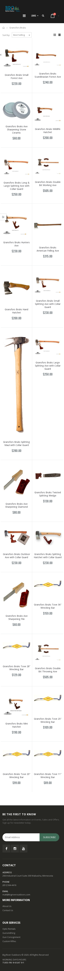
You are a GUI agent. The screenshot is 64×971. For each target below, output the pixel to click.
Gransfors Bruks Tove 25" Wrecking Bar (48, 720)
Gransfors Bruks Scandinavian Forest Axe (48, 75)
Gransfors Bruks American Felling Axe (48, 249)
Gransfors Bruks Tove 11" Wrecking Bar (48, 775)
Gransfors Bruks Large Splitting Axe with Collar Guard (48, 365)
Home (3, 28)
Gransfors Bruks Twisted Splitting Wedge (47, 494)
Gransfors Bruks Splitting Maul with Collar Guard (16, 443)
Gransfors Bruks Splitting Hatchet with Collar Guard (48, 556)
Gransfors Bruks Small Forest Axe (16, 76)
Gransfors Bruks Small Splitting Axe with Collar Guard (48, 304)
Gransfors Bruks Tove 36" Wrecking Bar (48, 606)
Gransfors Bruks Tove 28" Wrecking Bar (16, 668)
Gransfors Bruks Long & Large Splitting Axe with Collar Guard (17, 185)
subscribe (49, 837)
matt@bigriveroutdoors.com (16, 894)
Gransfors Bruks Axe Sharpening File (17, 617)
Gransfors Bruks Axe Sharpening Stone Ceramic (17, 129)
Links (33, 15)
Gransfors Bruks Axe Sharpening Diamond (16, 505)
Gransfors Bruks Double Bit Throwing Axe (48, 670)
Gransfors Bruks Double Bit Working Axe (48, 183)
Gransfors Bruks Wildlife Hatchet (47, 130)
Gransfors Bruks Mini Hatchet (16, 725)
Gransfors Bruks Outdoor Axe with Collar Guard (16, 556)
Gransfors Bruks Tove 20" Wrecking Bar (16, 775)
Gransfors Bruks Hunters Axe (16, 244)
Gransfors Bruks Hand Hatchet (16, 311)
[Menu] (24, 15)
